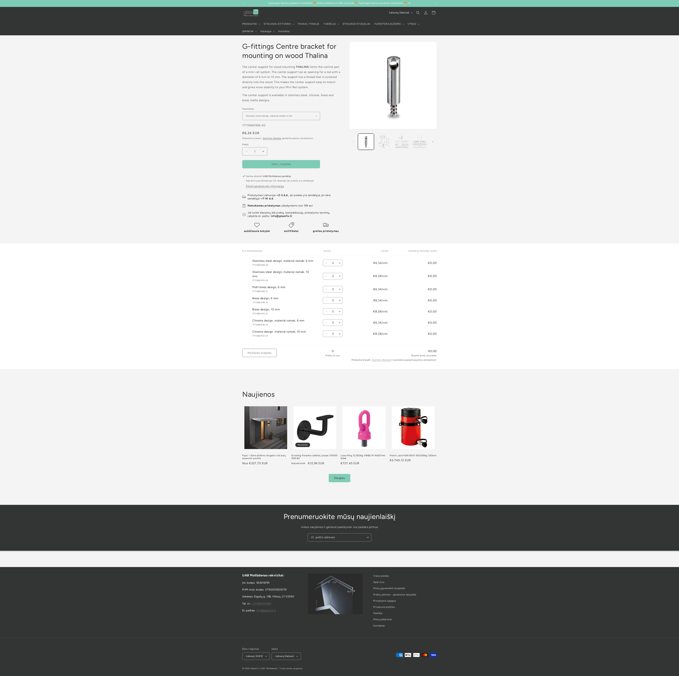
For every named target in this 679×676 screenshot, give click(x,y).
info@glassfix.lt (266, 610)
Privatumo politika (384, 607)
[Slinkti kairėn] (353, 142)
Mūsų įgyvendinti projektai (389, 588)
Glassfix (255, 669)
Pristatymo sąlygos (384, 600)
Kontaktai (379, 625)
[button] (251, 24)
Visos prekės (381, 575)
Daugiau (339, 478)
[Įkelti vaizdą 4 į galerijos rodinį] (420, 142)
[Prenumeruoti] (367, 537)
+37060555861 (261, 603)
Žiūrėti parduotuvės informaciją (265, 186)
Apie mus (378, 582)
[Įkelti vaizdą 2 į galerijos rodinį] (384, 142)
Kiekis (245, 144)
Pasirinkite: (248, 109)
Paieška (377, 613)
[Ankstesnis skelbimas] (243, 3)
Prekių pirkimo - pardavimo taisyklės (394, 594)
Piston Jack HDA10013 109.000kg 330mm (413, 455)
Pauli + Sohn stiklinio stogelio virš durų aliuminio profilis (264, 457)
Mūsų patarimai (382, 619)
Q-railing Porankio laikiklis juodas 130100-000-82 (314, 457)
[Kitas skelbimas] (435, 3)
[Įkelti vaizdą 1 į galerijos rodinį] (366, 142)
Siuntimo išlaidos (272, 138)
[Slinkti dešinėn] (433, 142)
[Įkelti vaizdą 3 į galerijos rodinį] (402, 142)
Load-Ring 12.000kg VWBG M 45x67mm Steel (363, 457)
